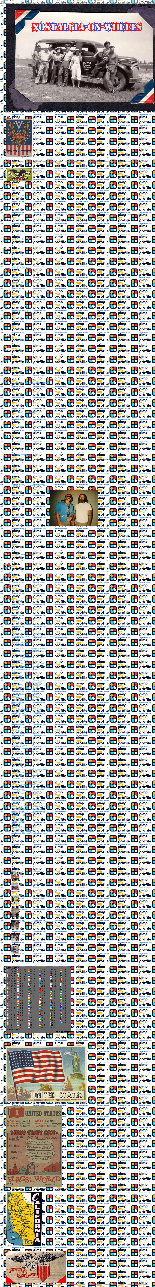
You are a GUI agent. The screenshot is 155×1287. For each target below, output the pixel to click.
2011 (11, 594)
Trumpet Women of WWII (21, 672)
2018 (11, 572)
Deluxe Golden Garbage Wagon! (23, 742)
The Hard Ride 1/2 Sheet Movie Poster (35, 896)
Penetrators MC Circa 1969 (21, 760)
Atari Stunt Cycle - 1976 (20, 718)
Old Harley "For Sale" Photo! (22, 642)
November (15, 603)
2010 (11, 597)
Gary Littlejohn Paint (19, 639)
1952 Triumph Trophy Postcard (23, 690)
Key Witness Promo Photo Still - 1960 (25, 697)
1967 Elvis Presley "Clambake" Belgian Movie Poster (31, 700)
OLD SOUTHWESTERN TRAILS (25, 282)
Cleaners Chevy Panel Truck (32, 946)
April (13, 842)
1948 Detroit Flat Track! (20, 763)
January (14, 851)
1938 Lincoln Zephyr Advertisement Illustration (29, 648)
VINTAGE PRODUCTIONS (22, 440)
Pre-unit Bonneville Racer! (21, 815)
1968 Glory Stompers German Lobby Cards (27, 784)
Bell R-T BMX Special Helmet (22, 660)
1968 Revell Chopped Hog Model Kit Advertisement (31, 684)
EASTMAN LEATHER (20, 224)
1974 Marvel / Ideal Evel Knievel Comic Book (28, 651)
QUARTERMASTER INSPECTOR (25, 311)
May (13, 839)
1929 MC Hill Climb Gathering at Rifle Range (28, 809)
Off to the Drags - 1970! (20, 706)
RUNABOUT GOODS (20, 368)
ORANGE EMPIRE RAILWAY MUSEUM (28, 296)
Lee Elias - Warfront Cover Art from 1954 (27, 793)
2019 (11, 569)
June (13, 836)
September (15, 609)
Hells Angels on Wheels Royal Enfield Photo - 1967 (30, 805)
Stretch (24, 529)
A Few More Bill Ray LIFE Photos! (24, 724)
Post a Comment (12, 544)
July (13, 615)
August (14, 612)
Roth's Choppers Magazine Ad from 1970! (27, 624)
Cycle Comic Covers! (19, 772)
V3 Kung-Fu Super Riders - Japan (24, 781)
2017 (11, 576)
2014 (11, 585)
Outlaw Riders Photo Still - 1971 (23, 678)
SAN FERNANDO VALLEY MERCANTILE (29, 383)
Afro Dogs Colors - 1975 (20, 757)
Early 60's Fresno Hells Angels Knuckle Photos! (39, 909)
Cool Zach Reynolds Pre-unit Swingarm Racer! (29, 715)
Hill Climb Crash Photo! (20, 748)
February (14, 848)
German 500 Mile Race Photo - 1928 (25, 778)
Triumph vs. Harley (18, 821)
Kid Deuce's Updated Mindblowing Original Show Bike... (33, 769)
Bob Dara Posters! (18, 645)
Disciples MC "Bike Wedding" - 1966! (25, 799)
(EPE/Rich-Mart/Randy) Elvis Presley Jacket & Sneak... (32, 666)
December (15, 600)
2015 (11, 582)
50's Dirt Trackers (17, 818)
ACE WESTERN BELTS (21, 195)
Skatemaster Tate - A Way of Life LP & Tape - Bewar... (32, 812)
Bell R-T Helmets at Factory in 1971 (24, 621)
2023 (11, 566)
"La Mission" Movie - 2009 (21, 754)
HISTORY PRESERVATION (22, 267)
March (13, 845)
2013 (11, 588)
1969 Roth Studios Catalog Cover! (24, 694)
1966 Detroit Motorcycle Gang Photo (25, 751)
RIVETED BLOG (18, 339)
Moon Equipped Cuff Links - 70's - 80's (26, 675)
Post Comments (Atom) (25, 554)
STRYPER (15, 397)
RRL (13, 354)
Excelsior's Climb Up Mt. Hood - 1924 (25, 736)
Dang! (13, 721)
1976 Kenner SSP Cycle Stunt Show (25, 775)
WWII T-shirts (16, 469)
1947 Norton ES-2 (18, 627)
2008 (11, 857)
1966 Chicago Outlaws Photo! (22, 745)
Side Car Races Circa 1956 (21, 766)
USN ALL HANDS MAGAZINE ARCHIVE (28, 426)
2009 (11, 854)
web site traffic (9, 1041)
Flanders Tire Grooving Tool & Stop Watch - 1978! (30, 709)
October (14, 606)
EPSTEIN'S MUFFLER (20, 239)
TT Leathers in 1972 (18, 824)
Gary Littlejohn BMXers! (20, 654)
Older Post (145, 549)
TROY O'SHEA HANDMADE (23, 411)
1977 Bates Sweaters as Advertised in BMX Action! (31, 663)
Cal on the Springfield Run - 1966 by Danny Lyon (30, 787)
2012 (11, 591)
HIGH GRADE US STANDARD (24, 253)
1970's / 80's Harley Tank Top (22, 830)
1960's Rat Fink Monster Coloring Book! (26, 669)
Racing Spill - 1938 (18, 739)
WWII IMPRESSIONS (20, 455)
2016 (11, 579)
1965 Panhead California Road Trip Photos (37, 884)
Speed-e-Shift (16, 796)
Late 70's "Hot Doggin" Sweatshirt (24, 733)
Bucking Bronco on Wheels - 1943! (24, 802)
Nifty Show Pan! (17, 730)
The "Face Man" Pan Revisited (22, 630)
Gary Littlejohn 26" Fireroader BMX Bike (27, 657)
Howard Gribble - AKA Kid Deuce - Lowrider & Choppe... (33, 636)
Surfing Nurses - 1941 (19, 703)
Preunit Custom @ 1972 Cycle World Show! (38, 934)
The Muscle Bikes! (18, 618)
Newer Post (10, 549)
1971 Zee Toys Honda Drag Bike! (24, 687)
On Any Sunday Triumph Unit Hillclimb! (26, 681)
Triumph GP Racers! (19, 827)
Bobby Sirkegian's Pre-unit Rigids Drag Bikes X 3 (40, 921)
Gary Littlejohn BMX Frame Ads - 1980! (26, 633)
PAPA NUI (15, 325)
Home (78, 549)
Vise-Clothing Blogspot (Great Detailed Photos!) (29, 833)
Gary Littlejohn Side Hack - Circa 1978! (26, 712)
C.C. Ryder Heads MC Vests (22, 790)
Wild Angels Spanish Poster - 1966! (24, 727)
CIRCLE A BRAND (19, 210)
